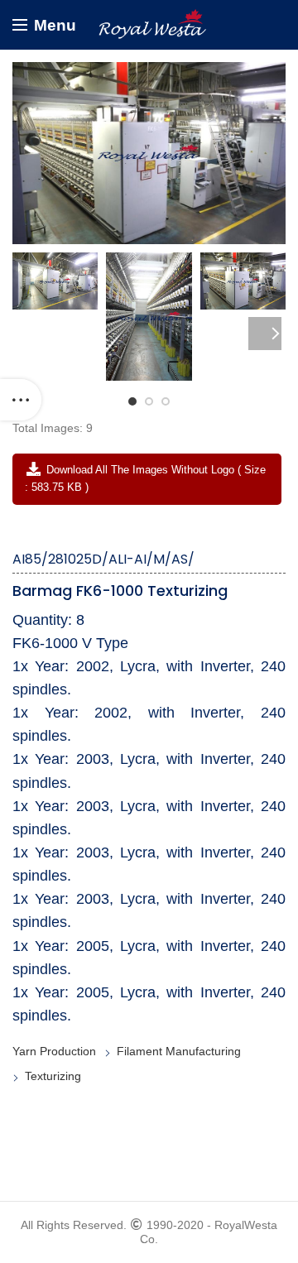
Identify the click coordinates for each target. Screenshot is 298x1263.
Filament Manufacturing (179, 1051)
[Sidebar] (20, 399)
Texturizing (53, 1076)
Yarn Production (54, 1051)
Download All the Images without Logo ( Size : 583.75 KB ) (145, 478)
